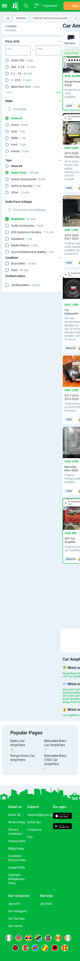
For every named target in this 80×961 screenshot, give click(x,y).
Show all (16, 118)
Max (40, 48)
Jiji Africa (46, 903)
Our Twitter (15, 926)
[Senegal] (58, 938)
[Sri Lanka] (25, 948)
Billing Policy (16, 848)
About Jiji (14, 814)
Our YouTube (16, 918)
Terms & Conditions (15, 831)
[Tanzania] (38, 938)
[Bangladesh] (15, 948)
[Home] (17, 6)
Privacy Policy (17, 841)
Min (9, 48)
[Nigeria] (9, 938)
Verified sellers (25, 285)
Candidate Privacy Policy (17, 858)
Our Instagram (17, 911)
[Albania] (54, 948)
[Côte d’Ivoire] (68, 938)
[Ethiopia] (48, 938)
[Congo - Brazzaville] (45, 948)
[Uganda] (28, 938)
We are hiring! (16, 822)
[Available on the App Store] (62, 816)
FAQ (30, 837)
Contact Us (34, 829)
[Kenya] (18, 938)
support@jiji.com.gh (40, 814)
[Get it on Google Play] (62, 826)
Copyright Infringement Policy (16, 879)
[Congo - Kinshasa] (35, 948)
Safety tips (34, 822)
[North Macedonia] (64, 948)
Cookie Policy (16, 867)
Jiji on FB (14, 903)
